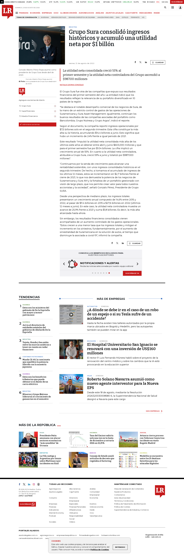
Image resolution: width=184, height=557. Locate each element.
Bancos (93, 453)
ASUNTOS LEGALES (114, 13)
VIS (143, 17)
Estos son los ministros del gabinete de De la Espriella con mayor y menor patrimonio (36, 311)
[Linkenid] (30, 485)
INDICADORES (145, 13)
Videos (72, 522)
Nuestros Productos (122, 492)
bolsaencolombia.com (111, 535)
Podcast (52, 516)
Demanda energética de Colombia (82, 17)
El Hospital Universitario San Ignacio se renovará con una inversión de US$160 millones (122, 348)
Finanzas (52, 507)
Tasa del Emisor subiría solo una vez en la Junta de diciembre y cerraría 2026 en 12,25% (102, 439)
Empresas (53, 504)
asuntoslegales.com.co (28, 535)
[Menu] (17, 13)
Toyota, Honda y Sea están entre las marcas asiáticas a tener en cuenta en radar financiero (37, 346)
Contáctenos (119, 495)
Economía (94, 498)
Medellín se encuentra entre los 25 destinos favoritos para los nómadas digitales (151, 460)
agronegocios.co (47, 535)
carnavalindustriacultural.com (31, 538)
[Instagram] (35, 485)
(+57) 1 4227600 (25, 496)
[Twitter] (140, 62)
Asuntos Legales (55, 492)
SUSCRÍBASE (177, 2)
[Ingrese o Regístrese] (180, 7)
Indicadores (54, 510)
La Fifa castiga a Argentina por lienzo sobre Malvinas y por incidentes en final (50, 460)
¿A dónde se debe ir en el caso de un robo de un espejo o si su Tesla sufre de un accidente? (122, 314)
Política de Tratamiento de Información (130, 504)
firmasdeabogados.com (89, 535)
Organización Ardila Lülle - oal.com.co (154, 536)
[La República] (7, 12)
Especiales (73, 504)
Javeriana (45, 17)
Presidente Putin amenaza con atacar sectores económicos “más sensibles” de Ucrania (50, 440)
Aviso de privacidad (122, 498)
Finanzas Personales (77, 507)
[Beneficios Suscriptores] (172, 7)
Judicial (143, 433)
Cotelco (125, 17)
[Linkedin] (146, 62)
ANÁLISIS (100, 13)
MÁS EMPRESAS (153, 411)
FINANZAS (23, 13)
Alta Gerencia (74, 489)
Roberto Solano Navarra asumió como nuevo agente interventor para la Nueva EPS (123, 383)
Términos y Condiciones (124, 501)
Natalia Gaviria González (72, 85)
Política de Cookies (99, 549)
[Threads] (39, 485)
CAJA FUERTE (131, 13)
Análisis (93, 489)
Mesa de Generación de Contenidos (129, 489)
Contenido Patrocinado (33, 357)
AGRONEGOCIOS (86, 13)
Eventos (93, 504)
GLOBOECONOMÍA (68, 13)
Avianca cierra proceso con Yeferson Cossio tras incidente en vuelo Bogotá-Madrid (152, 439)
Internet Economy (56, 513)
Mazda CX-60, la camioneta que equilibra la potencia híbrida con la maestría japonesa (36, 363)
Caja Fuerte (74, 492)
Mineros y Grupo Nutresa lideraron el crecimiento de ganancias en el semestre (37, 396)
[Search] (165, 7)
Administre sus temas (31, 124)
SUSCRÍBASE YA (132, 273)
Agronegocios (55, 489)
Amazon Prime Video (105, 17)
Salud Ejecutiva (96, 516)
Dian (117, 17)
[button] (63, 264)
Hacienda (26, 305)
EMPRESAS (47, 13)
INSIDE (157, 13)
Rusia (42, 433)
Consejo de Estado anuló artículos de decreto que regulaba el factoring (102, 458)
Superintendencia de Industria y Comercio (131, 510)
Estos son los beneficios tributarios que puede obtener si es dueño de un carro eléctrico (35, 380)
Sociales (52, 522)
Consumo (53, 498)
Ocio (92, 513)
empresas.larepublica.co (67, 535)
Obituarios (73, 513)
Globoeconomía (96, 507)
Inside (92, 510)
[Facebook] (135, 62)
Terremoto (135, 17)
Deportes (44, 453)
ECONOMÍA (35, 13)
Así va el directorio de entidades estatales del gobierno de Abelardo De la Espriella (36, 329)
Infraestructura (75, 510)
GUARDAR (159, 62)
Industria (27, 339)
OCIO (56, 13)
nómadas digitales (58, 17)
